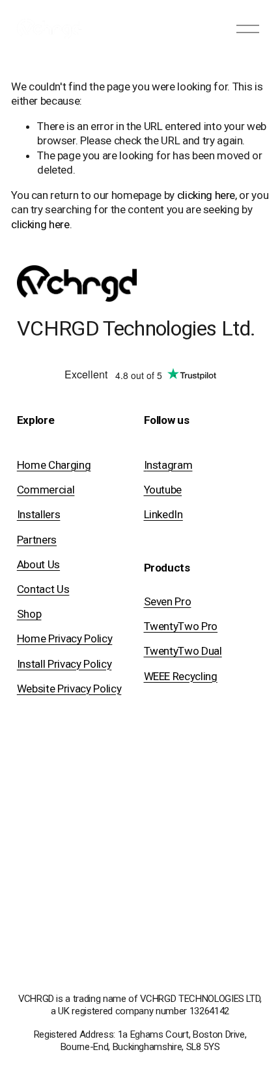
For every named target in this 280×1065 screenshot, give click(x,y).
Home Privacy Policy (65, 638)
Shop (29, 613)
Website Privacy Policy (69, 688)
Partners (37, 539)
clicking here (206, 195)
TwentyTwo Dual (183, 650)
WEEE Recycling (180, 676)
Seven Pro (167, 601)
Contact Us (43, 589)
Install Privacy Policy (64, 663)
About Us (38, 564)
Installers (39, 514)
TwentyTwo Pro (181, 626)
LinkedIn (163, 514)
